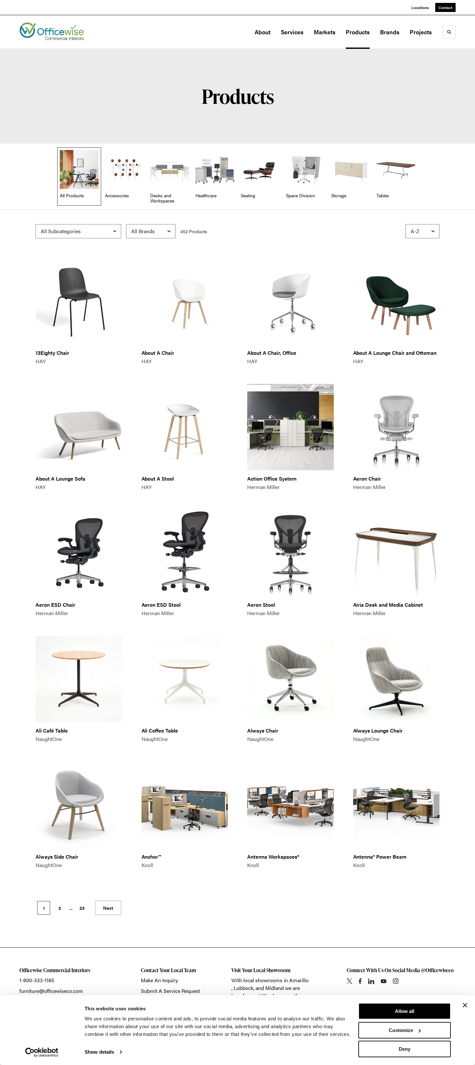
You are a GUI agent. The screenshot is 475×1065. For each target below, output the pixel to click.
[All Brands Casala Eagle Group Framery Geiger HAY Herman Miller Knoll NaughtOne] (150, 231)
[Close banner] (465, 1005)
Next (108, 908)
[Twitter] (349, 981)
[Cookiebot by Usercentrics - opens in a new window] (42, 1052)
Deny (404, 1049)
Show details (99, 1052)
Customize (401, 1030)
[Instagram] (395, 981)
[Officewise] (51, 31)
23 (82, 908)
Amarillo (299, 980)
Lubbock (243, 988)
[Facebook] (360, 981)
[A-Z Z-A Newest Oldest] (422, 231)
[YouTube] (383, 981)
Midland (274, 988)
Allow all (404, 1011)
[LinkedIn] (371, 981)
